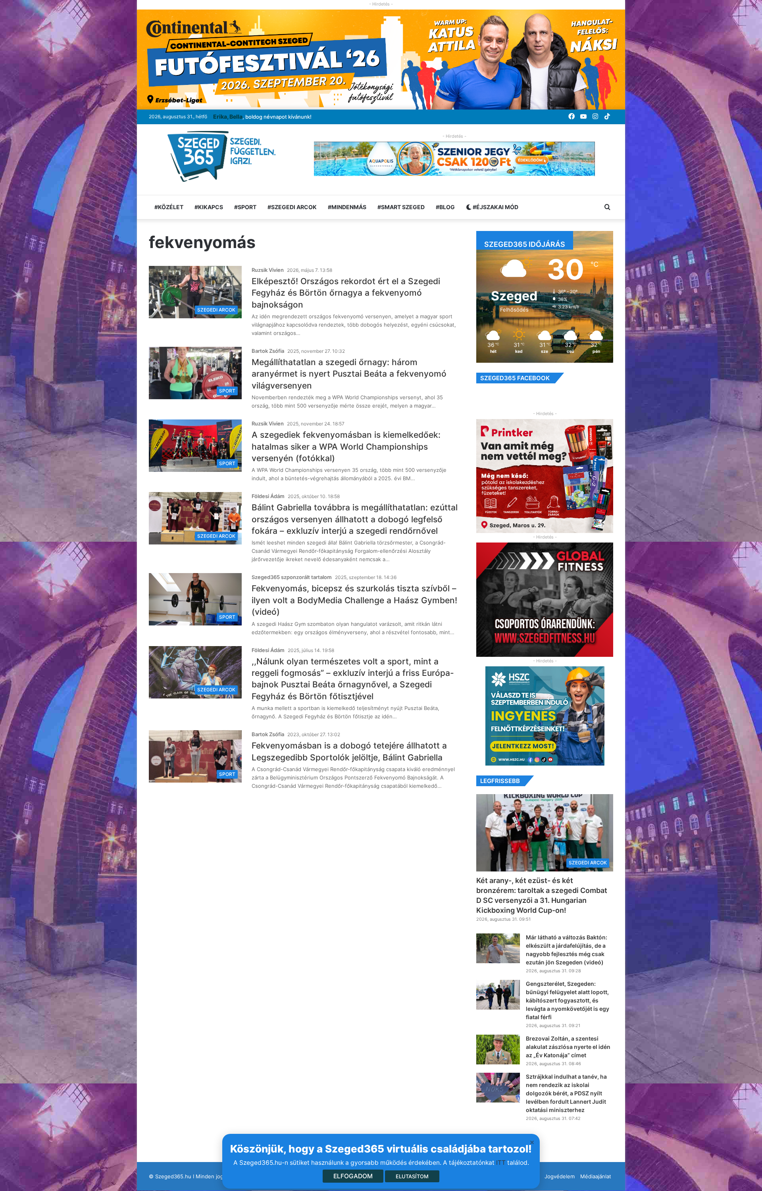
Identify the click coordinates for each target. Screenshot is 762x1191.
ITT (501, 1162)
